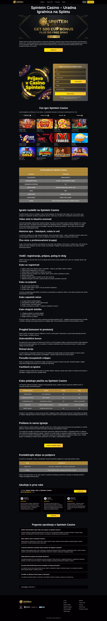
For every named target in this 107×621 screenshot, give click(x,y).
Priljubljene (26, 115)
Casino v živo (44, 115)
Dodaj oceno (80, 491)
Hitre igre (61, 115)
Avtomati (79, 115)
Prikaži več (53, 515)
